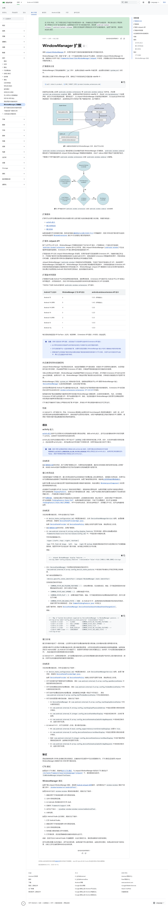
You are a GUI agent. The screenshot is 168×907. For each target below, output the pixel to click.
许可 (52, 903)
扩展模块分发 (48, 465)
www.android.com (127, 882)
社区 (40, 903)
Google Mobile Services (129, 885)
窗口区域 (49, 229)
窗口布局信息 (51, 226)
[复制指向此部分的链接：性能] (48, 408)
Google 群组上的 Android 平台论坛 (85, 889)
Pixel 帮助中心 (126, 879)
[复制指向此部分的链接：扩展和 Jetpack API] (62, 241)
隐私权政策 (58, 903)
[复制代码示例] (124, 82)
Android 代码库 (33, 876)
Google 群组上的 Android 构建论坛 (85, 892)
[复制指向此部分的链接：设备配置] (51, 461)
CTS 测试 (61, 354)
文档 (18, 2)
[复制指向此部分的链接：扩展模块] (52, 214)
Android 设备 (56, 12)
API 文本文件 (77, 390)
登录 (164, 2)
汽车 (67, 12)
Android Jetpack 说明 (84, 785)
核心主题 (34, 12)
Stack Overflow (126, 889)
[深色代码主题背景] (122, 82)
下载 (29, 882)
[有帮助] (121, 38)
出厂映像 (31, 889)
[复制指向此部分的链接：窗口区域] (52, 639)
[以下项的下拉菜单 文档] (22, 2)
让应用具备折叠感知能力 (111, 479)
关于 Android (32, 903)
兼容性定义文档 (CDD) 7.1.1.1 (83, 233)
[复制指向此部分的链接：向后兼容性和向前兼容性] (66, 363)
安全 (24, 12)
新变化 (4, 12)
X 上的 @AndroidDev (81, 879)
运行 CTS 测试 (67, 771)
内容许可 (57, 861)
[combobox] (130, 2)
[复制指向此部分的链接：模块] (49, 425)
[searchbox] (13, 18)
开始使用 (15, 12)
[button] (11, 30)
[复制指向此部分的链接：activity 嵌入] (56, 429)
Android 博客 (79, 882)
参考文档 (77, 12)
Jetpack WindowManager (55, 52)
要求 (29, 879)
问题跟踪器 (125, 892)
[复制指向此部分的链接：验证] (49, 754)
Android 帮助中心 (127, 876)
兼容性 (44, 12)
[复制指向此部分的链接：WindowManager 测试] (64, 781)
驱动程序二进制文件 (34, 892)
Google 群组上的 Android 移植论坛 (85, 895)
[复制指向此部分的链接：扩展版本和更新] (58, 275)
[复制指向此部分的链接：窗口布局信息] (56, 473)
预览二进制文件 (33, 885)
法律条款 (46, 903)
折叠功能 (49, 498)
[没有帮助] (124, 38)
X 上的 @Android (80, 876)
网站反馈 (67, 903)
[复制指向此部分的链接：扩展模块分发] (56, 66)
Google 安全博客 (80, 885)
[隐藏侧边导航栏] (23, 903)
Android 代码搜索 (32, 2)
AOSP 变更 (49, 30)
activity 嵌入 (50, 222)
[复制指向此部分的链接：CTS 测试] (52, 767)
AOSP (44, 38)
